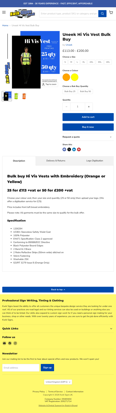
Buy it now (88, 127)
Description (19, 160)
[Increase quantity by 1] (89, 107)
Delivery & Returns (55, 160)
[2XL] (92, 65)
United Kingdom (57, 382)
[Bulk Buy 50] (86, 94)
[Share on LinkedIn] (74, 149)
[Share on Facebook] (64, 149)
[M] (71, 65)
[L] (78, 65)
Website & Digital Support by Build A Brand (58, 405)
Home (5, 25)
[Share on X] (69, 149)
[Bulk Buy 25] (70, 94)
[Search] (102, 13)
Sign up (47, 367)
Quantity (67, 100)
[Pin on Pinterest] (79, 149)
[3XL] (100, 65)
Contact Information (74, 391)
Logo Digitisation (94, 160)
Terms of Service (55, 391)
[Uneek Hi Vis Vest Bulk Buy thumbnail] (7, 96)
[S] (65, 65)
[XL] (84, 65)
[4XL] (108, 65)
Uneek (69, 44)
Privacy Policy (39, 391)
